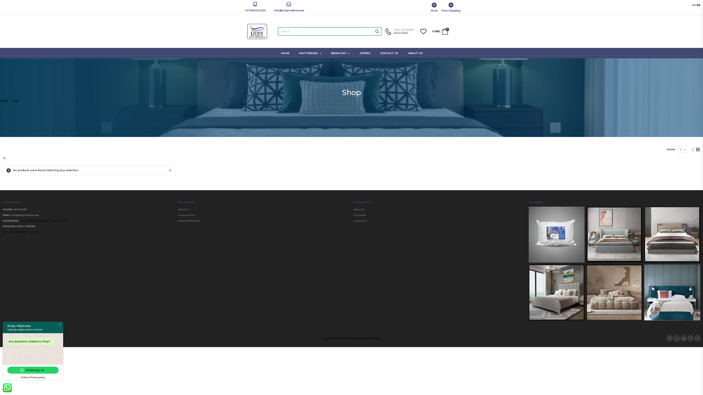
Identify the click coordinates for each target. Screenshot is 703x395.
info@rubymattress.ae (288, 10)
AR (694, 5)
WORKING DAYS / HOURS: (19, 226)
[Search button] (377, 31)
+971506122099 (255, 10)
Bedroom (338, 53)
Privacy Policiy (186, 215)
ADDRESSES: (11, 220)
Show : (671, 149)
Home (285, 53)
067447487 (20, 209)
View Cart (359, 209)
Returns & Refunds (189, 220)
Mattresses (308, 53)
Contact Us (389, 53)
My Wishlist (359, 215)
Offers (365, 53)
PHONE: (8, 209)
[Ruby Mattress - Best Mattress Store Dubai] (257, 31)
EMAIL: (7, 215)
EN (698, 5)
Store (434, 10)
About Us (415, 53)
